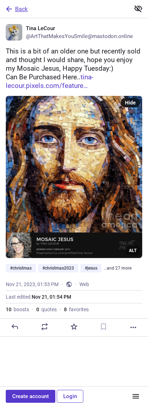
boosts (17, 309)
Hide (130, 103)
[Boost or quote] (44, 326)
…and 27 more (117, 268)
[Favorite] (74, 326)
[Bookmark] (103, 326)
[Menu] (135, 396)
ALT (133, 250)
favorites (76, 309)
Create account (30, 396)
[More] (133, 327)
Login (70, 396)
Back (21, 9)
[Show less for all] (138, 8)
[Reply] (14, 326)
